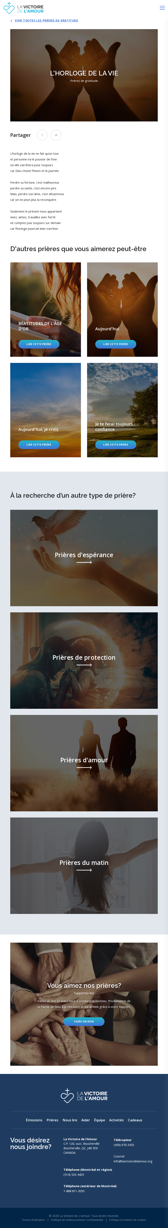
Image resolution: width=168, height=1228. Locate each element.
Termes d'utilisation (33, 1220)
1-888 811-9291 (74, 1191)
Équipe (99, 1120)
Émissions (34, 1120)
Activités (116, 1120)
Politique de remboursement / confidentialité (77, 1220)
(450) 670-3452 (124, 1145)
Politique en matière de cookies (127, 1220)
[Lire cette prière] (45, 309)
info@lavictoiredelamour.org (133, 1161)
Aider (85, 1120)
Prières (52, 1120)
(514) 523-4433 (74, 1174)
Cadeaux (135, 1120)
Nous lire (69, 1120)
